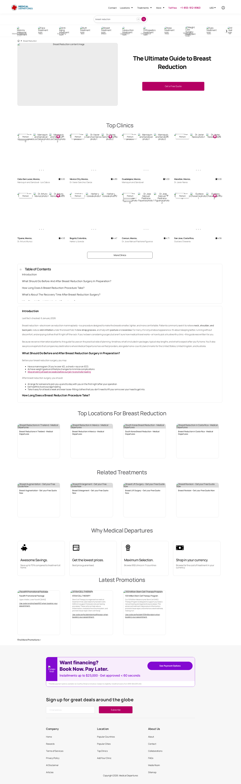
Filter (138, 19)
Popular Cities (103, 743)
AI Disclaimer (52, 765)
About (151, 736)
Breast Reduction (30, 41)
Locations (125, 7)
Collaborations (155, 750)
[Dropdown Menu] (132, 8)
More (158, 7)
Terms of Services (54, 750)
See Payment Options (169, 665)
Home (49, 736)
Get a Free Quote (173, 86)
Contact (112, 7)
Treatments (143, 7)
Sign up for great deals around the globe (89, 699)
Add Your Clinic (104, 758)
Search (143, 19)
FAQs (150, 758)
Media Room (154, 765)
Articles (49, 772)
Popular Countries (106, 736)
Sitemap (152, 772)
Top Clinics (102, 750)
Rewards (50, 743)
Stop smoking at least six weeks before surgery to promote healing (59, 371)
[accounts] (225, 7)
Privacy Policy (52, 758)
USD (211, 7)
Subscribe (115, 709)
